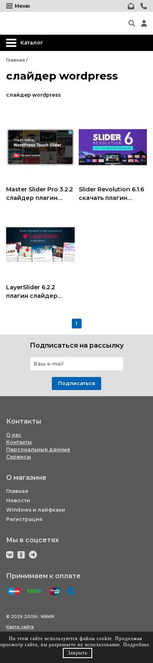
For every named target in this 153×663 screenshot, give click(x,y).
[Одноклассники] (21, 554)
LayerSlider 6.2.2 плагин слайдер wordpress (32, 296)
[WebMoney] (71, 591)
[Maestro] (14, 591)
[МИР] (35, 591)
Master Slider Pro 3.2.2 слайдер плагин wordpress (39, 198)
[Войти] (144, 23)
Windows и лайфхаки (35, 510)
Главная (17, 491)
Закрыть (77, 653)
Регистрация (24, 519)
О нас (14, 435)
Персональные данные (38, 449)
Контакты (19, 442)
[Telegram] (33, 554)
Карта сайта (20, 627)
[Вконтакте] (9, 554)
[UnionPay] (55, 591)
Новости (18, 500)
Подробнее (136, 644)
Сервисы (18, 457)
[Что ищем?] (132, 23)
